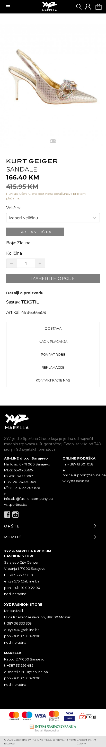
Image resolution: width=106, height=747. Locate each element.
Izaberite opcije (53, 278)
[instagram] (15, 514)
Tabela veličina (35, 232)
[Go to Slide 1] (51, 141)
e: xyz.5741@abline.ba (22, 630)
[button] (53, 80)
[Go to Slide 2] (55, 141)
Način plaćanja (53, 342)
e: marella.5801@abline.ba (26, 672)
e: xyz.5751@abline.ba (22, 581)
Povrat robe (53, 354)
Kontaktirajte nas (53, 380)
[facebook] (7, 514)
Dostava (53, 328)
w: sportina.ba (15, 504)
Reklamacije (53, 367)
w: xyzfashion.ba (76, 481)
